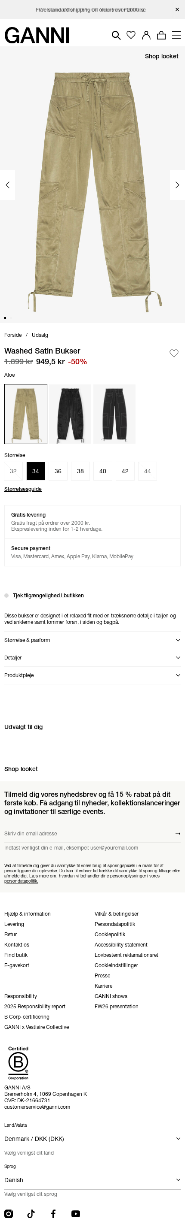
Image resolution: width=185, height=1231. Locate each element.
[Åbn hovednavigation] (176, 35)
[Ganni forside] (36, 35)
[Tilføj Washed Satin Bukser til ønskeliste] (174, 353)
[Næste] (177, 185)
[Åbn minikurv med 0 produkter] (161, 35)
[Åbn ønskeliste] (131, 35)
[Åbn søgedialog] (116, 35)
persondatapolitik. (21, 881)
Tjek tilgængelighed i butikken (48, 595)
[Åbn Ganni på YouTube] (76, 1214)
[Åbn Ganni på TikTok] (31, 1214)
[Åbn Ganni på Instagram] (8, 1214)
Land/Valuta (15, 1125)
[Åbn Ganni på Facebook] (53, 1214)
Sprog (10, 1166)
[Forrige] (7, 185)
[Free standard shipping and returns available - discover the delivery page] (92, 9)
